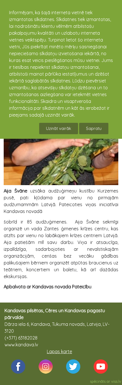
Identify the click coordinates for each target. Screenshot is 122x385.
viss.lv (116, 381)
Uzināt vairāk (58, 128)
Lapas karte (59, 351)
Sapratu (94, 128)
